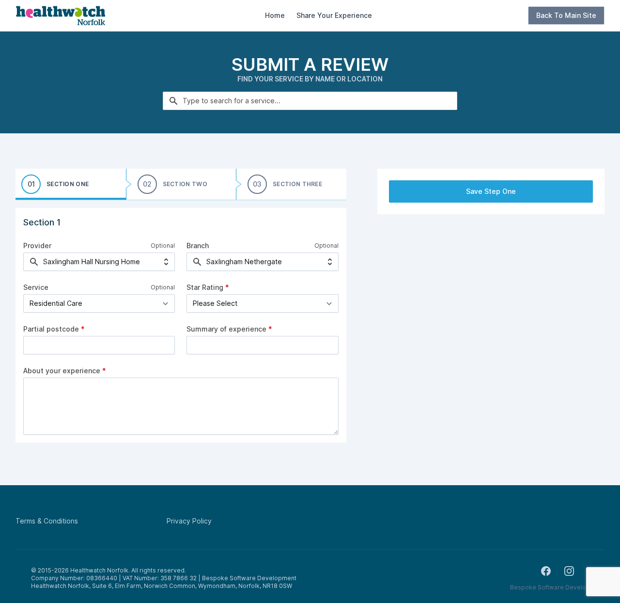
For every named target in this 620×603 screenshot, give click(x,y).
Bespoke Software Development (557, 587)
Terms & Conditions (47, 521)
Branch (197, 245)
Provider (37, 245)
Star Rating (207, 287)
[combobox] (310, 101)
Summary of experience (229, 329)
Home (275, 15)
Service (35, 287)
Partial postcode (54, 329)
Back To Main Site (566, 15)
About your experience (64, 370)
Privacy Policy (189, 521)
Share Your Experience (334, 15)
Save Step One (491, 191)
